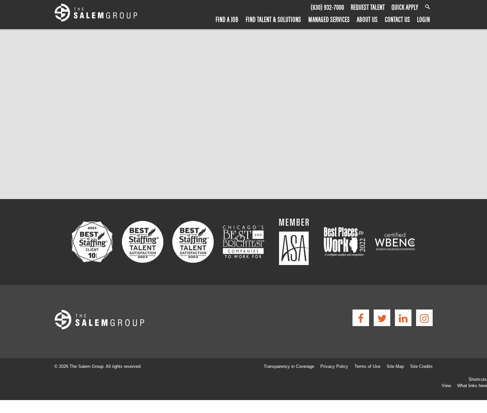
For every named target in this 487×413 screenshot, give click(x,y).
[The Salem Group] (95, 13)
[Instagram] (424, 318)
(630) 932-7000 (327, 7)
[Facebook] (360, 318)
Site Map (395, 366)
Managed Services (329, 19)
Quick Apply (405, 7)
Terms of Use (367, 366)
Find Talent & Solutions (273, 19)
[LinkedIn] (403, 318)
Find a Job (227, 19)
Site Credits (421, 366)
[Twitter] (382, 318)
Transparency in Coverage (289, 366)
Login (423, 19)
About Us (367, 19)
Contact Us (397, 19)
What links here (472, 385)
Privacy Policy (334, 366)
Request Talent (368, 7)
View (446, 385)
